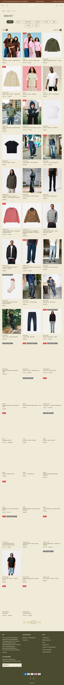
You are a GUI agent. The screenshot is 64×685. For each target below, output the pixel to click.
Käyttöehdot (45, 644)
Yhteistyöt (25, 640)
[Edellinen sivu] (24, 622)
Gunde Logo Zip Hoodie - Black (32, 127)
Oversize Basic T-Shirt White (51, 508)
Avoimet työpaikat (47, 649)
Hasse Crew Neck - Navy (50, 337)
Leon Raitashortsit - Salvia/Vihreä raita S (8, 544)
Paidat (46, 21)
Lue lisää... (4, 652)
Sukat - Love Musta (28, 474)
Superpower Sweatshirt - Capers (51, 474)
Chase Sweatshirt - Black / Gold (31, 579)
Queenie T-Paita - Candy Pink (31, 60)
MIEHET (8, 11)
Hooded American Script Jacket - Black (10, 268)
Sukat (54, 21)
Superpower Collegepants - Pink (11, 406)
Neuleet (38, 21)
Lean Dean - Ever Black (50, 196)
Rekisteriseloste (46, 640)
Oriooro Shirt (27, 613)
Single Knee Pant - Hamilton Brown (51, 544)
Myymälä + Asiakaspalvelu (28, 637)
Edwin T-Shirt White (8, 474)
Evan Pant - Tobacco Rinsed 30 (52, 405)
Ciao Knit (5, 613)
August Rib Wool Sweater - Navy (10, 371)
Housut (18, 21)
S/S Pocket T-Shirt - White (51, 578)
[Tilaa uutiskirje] (20, 665)
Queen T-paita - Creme (29, 94)
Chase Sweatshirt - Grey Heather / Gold (50, 231)
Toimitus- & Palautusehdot (49, 647)
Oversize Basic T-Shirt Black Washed (31, 509)
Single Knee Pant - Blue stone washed (32, 268)
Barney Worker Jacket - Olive (52, 60)
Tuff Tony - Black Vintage (10, 337)
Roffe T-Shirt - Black (8, 162)
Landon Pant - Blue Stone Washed (30, 544)
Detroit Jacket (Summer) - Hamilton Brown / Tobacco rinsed (31, 232)
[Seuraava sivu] (39, 622)
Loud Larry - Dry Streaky (30, 162)
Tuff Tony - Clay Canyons (50, 162)
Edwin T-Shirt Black (49, 440)
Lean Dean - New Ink (29, 337)
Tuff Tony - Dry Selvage (30, 302)
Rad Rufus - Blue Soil (49, 302)
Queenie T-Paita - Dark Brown (11, 60)
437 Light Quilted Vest (49, 370)
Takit (36, 25)
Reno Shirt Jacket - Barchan (11, 94)
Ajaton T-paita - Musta (29, 440)
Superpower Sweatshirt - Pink (32, 405)
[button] (2, 5)
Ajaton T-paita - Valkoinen (51, 94)
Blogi (43, 642)
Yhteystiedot (45, 637)
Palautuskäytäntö (46, 652)
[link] (57, 5)
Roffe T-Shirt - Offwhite (50, 127)
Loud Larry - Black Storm (30, 196)
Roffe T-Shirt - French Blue (31, 370)
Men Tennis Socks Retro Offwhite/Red (9, 302)
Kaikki (10, 21)
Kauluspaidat (28, 21)
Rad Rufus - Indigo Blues (50, 267)
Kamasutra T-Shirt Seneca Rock (10, 509)
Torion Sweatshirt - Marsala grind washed (11, 231)
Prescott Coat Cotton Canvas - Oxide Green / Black (11, 196)
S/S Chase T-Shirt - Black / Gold (10, 579)
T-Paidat (28, 25)
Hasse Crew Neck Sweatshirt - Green (11, 128)
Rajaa (3, 30)
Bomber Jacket (7, 440)
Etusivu (3, 11)
